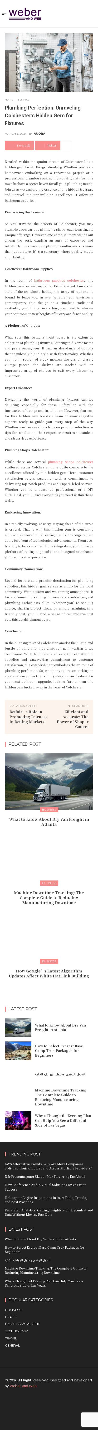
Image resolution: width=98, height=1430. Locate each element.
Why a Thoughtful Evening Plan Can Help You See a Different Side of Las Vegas (63, 1120)
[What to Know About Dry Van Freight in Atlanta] (49, 781)
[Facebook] (28, 1403)
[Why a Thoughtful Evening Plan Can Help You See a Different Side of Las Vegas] (18, 1120)
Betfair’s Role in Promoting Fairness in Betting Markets (28, 716)
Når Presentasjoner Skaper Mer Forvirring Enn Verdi (45, 1176)
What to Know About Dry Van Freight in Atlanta (49, 821)
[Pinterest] (49, 1403)
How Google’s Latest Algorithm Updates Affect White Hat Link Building (49, 973)
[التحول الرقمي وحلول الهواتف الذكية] (18, 1074)
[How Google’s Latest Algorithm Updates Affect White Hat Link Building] (49, 933)
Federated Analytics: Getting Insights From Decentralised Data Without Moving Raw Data (49, 1212)
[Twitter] (60, 1403)
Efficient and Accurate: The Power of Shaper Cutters (72, 719)
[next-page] (52, 986)
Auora (39, 133)
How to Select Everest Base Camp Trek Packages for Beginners (59, 1051)
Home (9, 99)
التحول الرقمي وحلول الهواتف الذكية (60, 1074)
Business (23, 99)
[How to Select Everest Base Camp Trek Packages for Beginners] (18, 1050)
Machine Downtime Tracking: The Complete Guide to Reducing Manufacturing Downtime (49, 897)
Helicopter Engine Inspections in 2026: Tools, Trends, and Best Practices (46, 1199)
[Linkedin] (38, 1403)
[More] (67, 145)
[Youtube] (70, 1403)
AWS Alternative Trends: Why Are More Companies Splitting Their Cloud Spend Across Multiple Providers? (48, 1166)
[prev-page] (44, 986)
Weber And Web (23, 1385)
